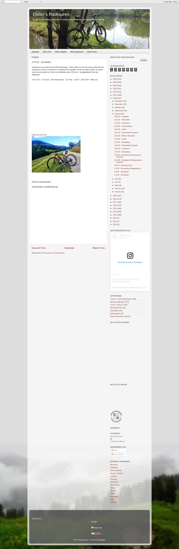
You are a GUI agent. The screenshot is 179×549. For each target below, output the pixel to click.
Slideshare (114, 482)
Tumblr (113, 491)
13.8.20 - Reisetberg (122, 152)
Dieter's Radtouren (51, 14)
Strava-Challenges (117, 302)
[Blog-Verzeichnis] (96, 534)
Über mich (47, 52)
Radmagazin (115, 313)
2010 (115, 224)
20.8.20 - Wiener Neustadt (124, 136)
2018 (115, 199)
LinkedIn (113, 476)
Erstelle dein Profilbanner (117, 441)
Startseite (35, 52)
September (119, 111)
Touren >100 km (116, 305)
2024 (115, 85)
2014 (115, 212)
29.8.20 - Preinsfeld (121, 120)
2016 (115, 205)
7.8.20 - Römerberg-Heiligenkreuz (127, 168)
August (118, 114)
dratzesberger (136, 287)
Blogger (102, 540)
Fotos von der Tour (39, 135)
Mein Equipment (76, 52)
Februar (118, 188)
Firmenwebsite (116, 470)
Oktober (118, 107)
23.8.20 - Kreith (120, 129)
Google (94, 522)
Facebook (114, 467)
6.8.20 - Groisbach (121, 172)
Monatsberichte (116, 308)
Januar (118, 192)
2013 (115, 215)
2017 (115, 202)
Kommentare (118, 454)
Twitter (112, 494)
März (117, 185)
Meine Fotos (92, 52)
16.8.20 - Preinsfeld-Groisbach (126, 145)
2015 (115, 208)
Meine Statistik (61, 52)
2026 (115, 79)
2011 (115, 221)
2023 (115, 89)
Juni (116, 182)
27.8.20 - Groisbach (122, 123)
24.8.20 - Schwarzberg (123, 126)
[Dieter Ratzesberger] (111, 439)
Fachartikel (114, 311)
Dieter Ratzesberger (120, 287)
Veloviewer (114, 496)
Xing (112, 499)
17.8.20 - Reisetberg (122, 142)
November (119, 104)
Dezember (119, 101)
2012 (115, 218)
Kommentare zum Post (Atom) (52, 253)
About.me (114, 465)
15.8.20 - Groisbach (122, 148)
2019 (115, 196)
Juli (116, 179)
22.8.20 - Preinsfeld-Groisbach (126, 133)
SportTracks (114, 485)
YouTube (113, 502)
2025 (115, 82)
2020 (115, 98)
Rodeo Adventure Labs (119, 316)
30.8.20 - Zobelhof (121, 117)
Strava (112, 488)
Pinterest (113, 479)
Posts (115, 450)
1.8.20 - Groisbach (121, 175)
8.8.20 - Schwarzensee (123, 165)
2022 (115, 92)
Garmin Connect (116, 473)
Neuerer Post (39, 248)
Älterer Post (99, 248)
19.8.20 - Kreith (120, 139)
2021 (115, 95)
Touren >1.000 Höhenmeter (121, 299)
